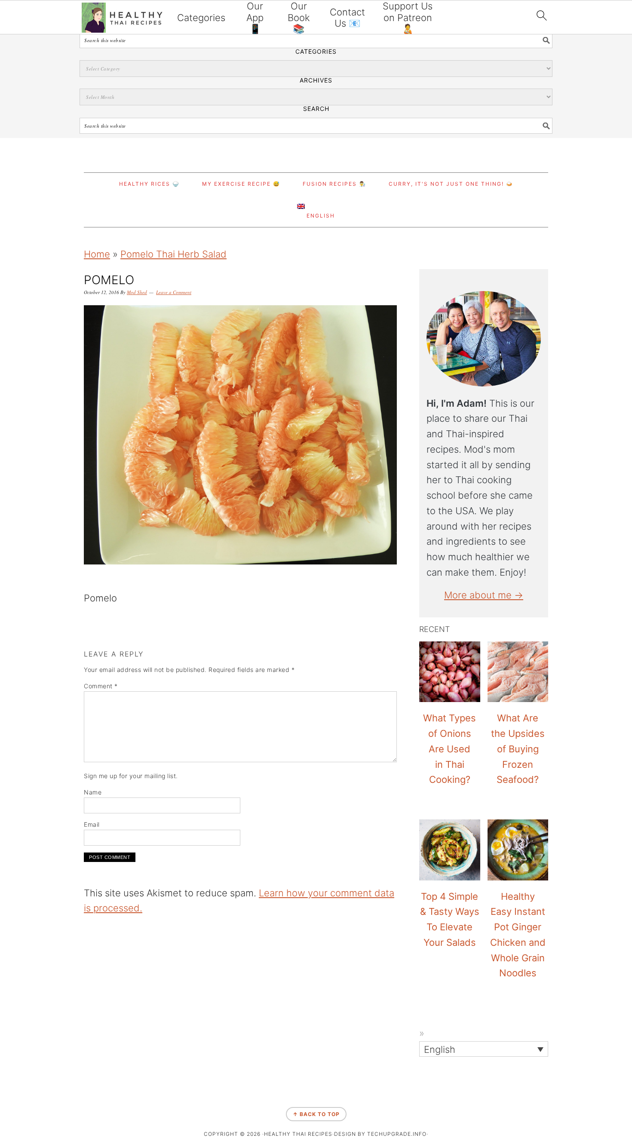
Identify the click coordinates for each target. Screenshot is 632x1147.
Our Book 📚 (299, 17)
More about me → (483, 595)
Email (92, 824)
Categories (201, 17)
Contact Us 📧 (347, 17)
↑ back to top (316, 1114)
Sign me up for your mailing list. (131, 775)
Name (92, 792)
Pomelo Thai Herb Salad (173, 254)
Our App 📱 (255, 17)
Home (97, 254)
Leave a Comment (173, 292)
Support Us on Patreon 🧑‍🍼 (408, 17)
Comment (101, 686)
